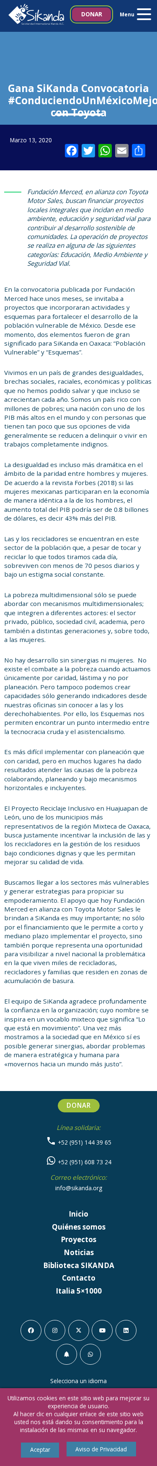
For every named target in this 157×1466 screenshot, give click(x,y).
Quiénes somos (79, 1227)
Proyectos (78, 1239)
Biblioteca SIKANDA (78, 1265)
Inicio (78, 1214)
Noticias (79, 1252)
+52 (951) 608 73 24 (83, 1162)
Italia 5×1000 (79, 1291)
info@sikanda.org (78, 1188)
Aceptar (40, 1449)
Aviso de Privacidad (101, 1449)
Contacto (78, 1278)
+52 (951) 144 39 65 (83, 1142)
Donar (91, 14)
